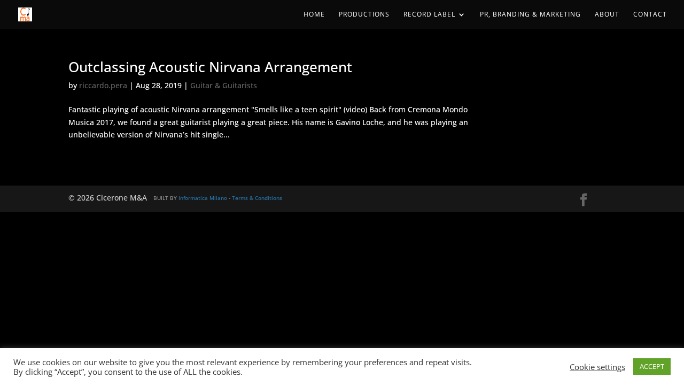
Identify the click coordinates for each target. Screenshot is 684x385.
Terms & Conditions (257, 198)
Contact (650, 15)
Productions (364, 15)
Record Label (429, 15)
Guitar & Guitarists (223, 85)
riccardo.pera (103, 85)
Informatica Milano (202, 198)
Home (314, 15)
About (607, 15)
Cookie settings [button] (597, 367)
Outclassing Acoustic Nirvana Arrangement (210, 66)
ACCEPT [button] (652, 366)
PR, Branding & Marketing (530, 15)
